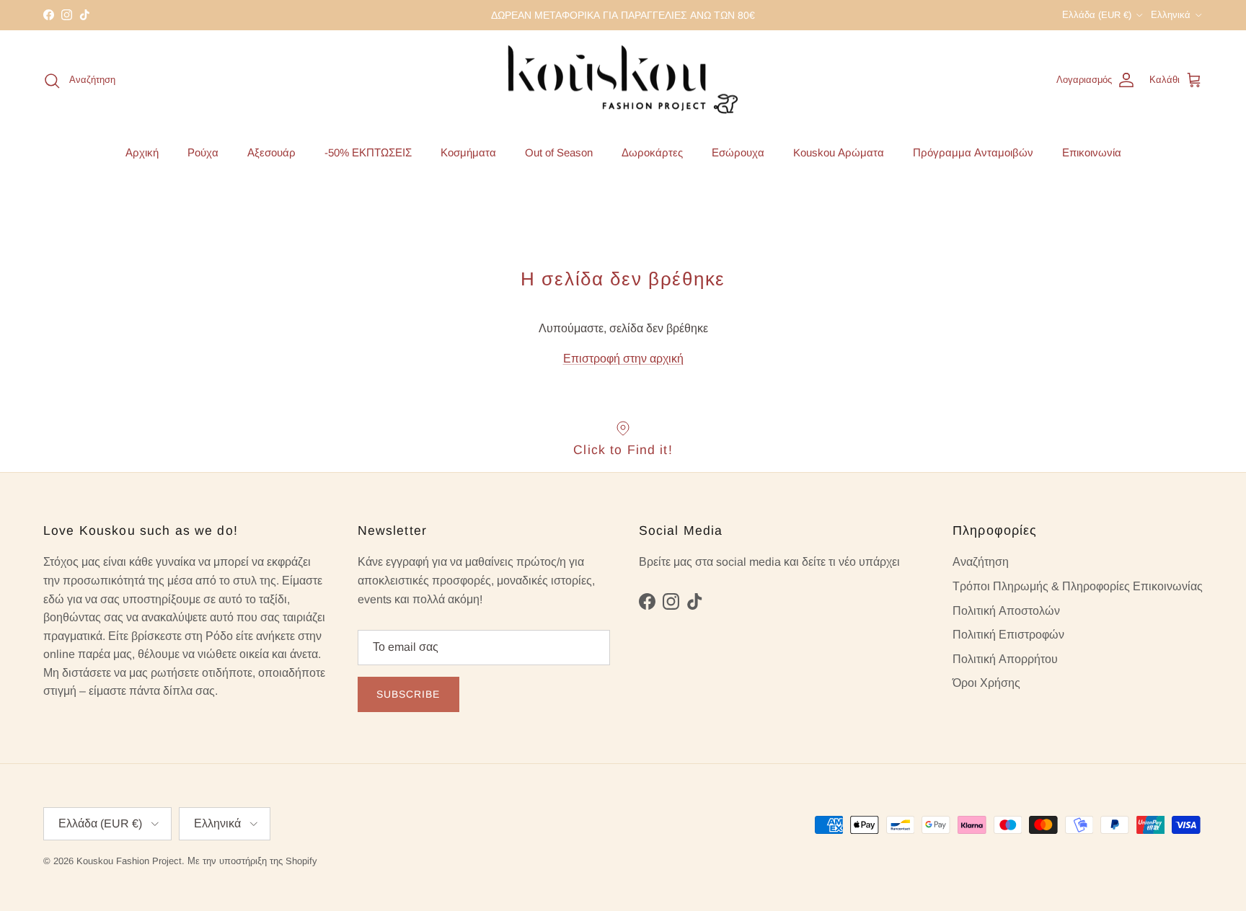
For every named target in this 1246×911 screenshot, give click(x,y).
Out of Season (559, 152)
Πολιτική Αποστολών (1006, 611)
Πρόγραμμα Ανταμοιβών (973, 152)
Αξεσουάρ (271, 152)
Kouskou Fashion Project (129, 861)
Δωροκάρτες (652, 152)
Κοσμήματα (468, 152)
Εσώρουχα (738, 152)
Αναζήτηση (981, 562)
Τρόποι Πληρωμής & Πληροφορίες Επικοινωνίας (1078, 586)
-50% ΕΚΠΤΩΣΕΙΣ (368, 152)
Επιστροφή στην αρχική (623, 358)
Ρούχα (202, 152)
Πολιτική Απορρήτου (1005, 659)
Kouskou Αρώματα (838, 152)
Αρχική (142, 152)
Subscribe (408, 694)
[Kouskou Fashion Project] (623, 81)
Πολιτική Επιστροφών (1008, 634)
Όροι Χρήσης (986, 683)
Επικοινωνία (1091, 152)
